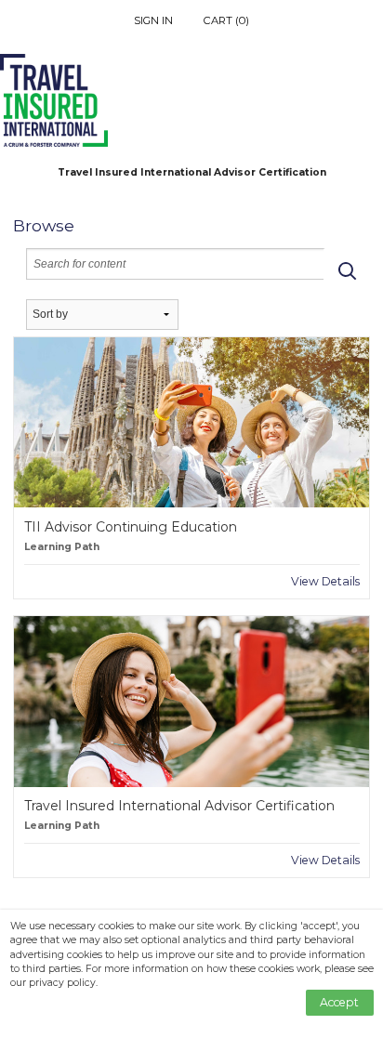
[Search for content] (347, 270)
